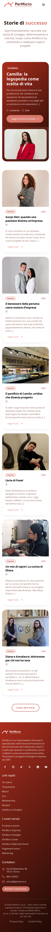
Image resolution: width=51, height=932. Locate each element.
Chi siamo (7, 782)
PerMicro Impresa (11, 830)
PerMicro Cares (10, 839)
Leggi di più (13, 246)
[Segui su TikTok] (21, 767)
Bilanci (5, 791)
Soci (4, 796)
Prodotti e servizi (10, 825)
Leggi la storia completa (23, 118)
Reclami (6, 805)
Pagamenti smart (11, 848)
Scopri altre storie (25, 707)
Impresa (10, 211)
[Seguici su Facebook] (5, 767)
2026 (43, 211)
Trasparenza (8, 786)
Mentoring (7, 853)
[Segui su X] (29, 767)
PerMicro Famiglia (11, 834)
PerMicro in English (12, 809)
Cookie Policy (35, 921)
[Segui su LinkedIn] (37, 767)
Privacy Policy (16, 921)
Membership (8, 800)
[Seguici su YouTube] (46, 767)
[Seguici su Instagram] (13, 767)
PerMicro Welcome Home (15, 844)
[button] (43, 5)
